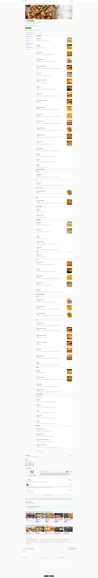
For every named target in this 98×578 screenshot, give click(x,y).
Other (53, 551)
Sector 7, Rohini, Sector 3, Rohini (35, 3)
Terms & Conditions (45, 570)
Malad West (41, 566)
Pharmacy (50, 551)
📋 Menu (30, 25)
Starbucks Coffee (60, 565)
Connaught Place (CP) (52, 566)
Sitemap (50, 570)
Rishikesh (23, 566)
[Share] (37, 25)
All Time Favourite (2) (29, 36)
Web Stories (72, 570)
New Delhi (30, 3)
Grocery (38, 551)
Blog (34, 570)
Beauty (32, 551)
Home (26, 3)
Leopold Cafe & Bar (69, 565)
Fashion (35, 551)
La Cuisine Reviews (41, 542)
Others (62, 573)
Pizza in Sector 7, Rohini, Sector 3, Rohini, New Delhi (52, 539)
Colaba (50, 565)
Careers (69, 570)
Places (52, 570)
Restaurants (28, 551)
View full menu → (71, 455)
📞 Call (27, 25)
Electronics (44, 551)
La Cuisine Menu (63, 542)
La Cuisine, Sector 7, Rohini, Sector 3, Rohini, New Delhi (32, 542)
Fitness (41, 551)
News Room (25, 570)
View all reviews (48, 495)
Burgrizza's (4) (28, 49)
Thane (32, 565)
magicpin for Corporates (62, 570)
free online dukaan (31, 548)
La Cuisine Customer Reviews (48, 542)
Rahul (30, 484)
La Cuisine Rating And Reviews (56, 542)
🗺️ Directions (34, 25)
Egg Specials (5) (28, 38)
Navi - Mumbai (24, 565)
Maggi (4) (27, 45)
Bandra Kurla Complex (43, 565)
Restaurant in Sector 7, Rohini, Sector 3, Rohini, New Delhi (32, 539)
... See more (71, 499)
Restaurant (41, 3)
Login (71, 1)
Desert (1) (27, 40)
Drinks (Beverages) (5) (29, 47)
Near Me (37, 570)
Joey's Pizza (59, 566)
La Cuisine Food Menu (69, 542)
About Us (29, 570)
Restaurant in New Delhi (42, 539)
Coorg (32, 566)
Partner (55, 570)
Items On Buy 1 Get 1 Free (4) (30, 34)
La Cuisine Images (28, 543)
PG (29, 489)
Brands (57, 570)
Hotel (47, 551)
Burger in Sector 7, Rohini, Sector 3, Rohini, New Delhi (65, 539)
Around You (32, 570)
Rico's (67, 566)
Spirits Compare (41, 570)
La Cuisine (44, 3)
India (28, 3)
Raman (30, 479)
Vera (66, 570)
